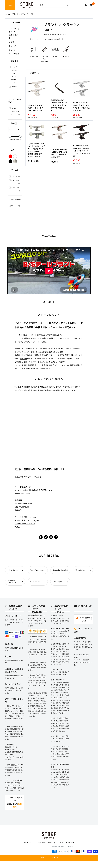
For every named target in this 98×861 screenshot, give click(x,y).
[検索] (67, 5)
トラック (66, 57)
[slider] (10, 136)
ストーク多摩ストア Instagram (27, 520)
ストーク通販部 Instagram (25, 517)
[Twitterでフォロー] (46, 537)
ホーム (7, 14)
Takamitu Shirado (60, 570)
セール (55, 57)
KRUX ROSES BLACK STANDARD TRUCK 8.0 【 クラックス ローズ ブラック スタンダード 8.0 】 (81, 151)
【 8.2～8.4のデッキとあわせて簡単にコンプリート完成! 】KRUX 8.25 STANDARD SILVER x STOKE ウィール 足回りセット (36, 150)
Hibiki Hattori (13, 570)
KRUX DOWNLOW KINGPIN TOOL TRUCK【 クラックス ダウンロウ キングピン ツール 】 (59, 105)
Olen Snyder (57, 582)
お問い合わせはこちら (84, 619)
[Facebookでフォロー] (41, 537)
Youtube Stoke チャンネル (25, 524)
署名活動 (23, 359)
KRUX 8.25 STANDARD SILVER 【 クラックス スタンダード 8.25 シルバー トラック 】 (81, 106)
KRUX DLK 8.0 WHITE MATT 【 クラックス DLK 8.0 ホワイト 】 (36, 107)
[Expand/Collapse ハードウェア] (18, 53)
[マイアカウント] (85, 4)
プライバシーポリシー (65, 842)
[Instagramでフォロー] (51, 538)
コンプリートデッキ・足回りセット (44, 60)
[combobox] (51, 5)
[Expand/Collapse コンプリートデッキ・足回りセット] (18, 28)
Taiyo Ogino (80, 570)
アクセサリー (33, 57)
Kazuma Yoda (35, 582)
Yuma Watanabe (37, 570)
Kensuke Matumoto (12, 582)
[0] (91, 4)
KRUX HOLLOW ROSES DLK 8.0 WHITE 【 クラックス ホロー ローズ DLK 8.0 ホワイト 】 (59, 153)
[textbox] (11, 129)
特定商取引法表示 (45, 842)
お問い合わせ (29, 842)
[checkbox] (10, 67)
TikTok (17, 527)
